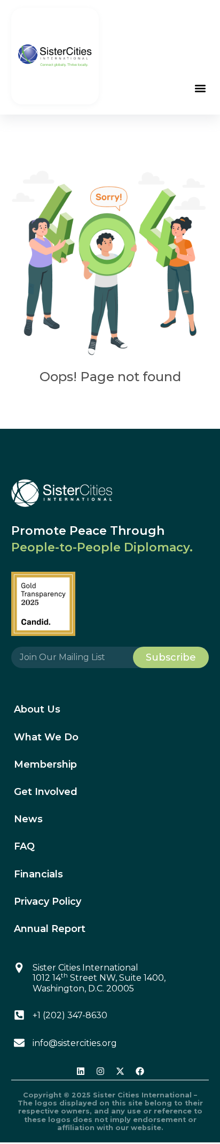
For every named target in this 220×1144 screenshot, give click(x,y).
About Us (37, 709)
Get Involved (45, 792)
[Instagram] (100, 1071)
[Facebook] (139, 1071)
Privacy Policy (47, 901)
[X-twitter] (120, 1071)
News (28, 819)
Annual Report (49, 929)
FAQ (24, 846)
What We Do (46, 737)
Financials (38, 874)
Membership (45, 764)
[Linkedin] (80, 1071)
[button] (200, 88)
